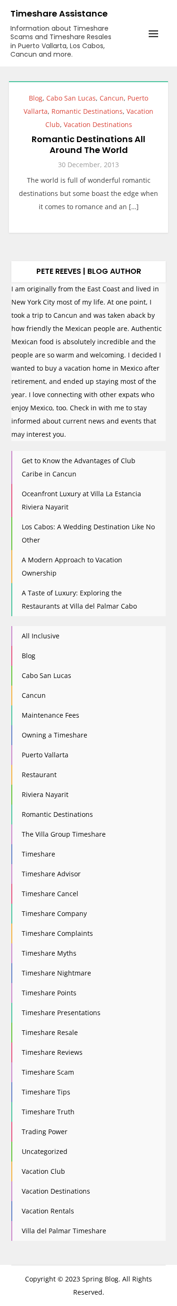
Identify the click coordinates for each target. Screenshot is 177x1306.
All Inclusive (40, 635)
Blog (35, 97)
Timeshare (38, 853)
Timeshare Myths (49, 953)
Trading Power (44, 1131)
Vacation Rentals (48, 1210)
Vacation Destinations (98, 124)
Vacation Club (43, 1171)
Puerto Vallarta (45, 754)
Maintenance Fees (50, 715)
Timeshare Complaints (57, 933)
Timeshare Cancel (50, 893)
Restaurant (39, 774)
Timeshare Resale (50, 1032)
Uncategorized (44, 1151)
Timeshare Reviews (52, 1052)
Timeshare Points (49, 992)
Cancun (112, 97)
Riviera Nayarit (45, 794)
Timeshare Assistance (59, 13)
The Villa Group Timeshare (64, 834)
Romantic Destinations (87, 111)
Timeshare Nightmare (56, 972)
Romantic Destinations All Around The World (88, 144)
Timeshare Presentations (61, 1012)
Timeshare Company (54, 913)
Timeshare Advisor (51, 873)
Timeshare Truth (48, 1111)
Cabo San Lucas (71, 97)
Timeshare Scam (48, 1072)
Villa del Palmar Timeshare (64, 1230)
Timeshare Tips (46, 1091)
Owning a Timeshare (54, 734)
